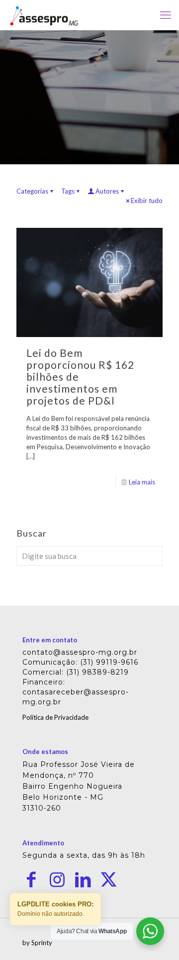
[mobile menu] (165, 14)
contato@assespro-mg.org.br (79, 652)
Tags (68, 191)
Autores (107, 191)
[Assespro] (44, 14)
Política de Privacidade (55, 717)
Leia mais (142, 482)
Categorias (32, 191)
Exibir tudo (147, 201)
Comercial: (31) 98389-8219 (75, 672)
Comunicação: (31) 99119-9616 (80, 662)
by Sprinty (37, 943)
